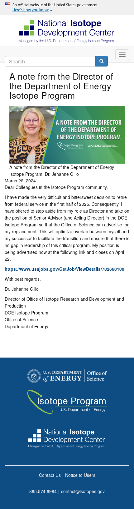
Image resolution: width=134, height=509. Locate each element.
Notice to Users (80, 475)
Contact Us (50, 475)
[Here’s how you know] (67, 7)
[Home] (67, 31)
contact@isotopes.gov (83, 491)
